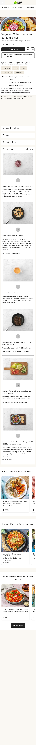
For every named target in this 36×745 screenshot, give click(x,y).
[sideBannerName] (18, 113)
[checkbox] (2, 44)
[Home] (2, 8)
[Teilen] (33, 49)
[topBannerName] (18, 13)
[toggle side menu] (2, 2)
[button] (18, 135)
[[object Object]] (28, 49)
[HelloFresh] (18, 2)
